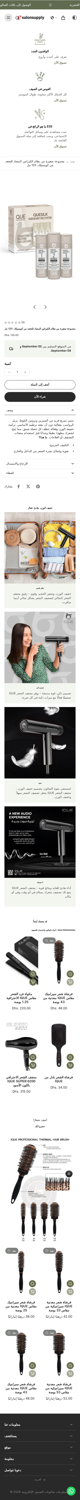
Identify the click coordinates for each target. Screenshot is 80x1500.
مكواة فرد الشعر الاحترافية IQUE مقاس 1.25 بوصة (21, 998)
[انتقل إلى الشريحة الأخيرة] (34, 307)
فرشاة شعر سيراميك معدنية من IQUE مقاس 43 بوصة (58, 998)
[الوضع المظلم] (73, 17)
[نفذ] (70, 982)
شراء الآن (40, 396)
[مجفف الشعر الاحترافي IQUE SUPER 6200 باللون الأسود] (21, 1045)
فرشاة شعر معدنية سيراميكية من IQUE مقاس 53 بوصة (58, 1388)
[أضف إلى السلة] (32, 982)
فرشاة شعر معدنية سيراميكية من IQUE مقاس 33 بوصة (58, 1306)
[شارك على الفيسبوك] (18, 486)
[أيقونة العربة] (63, 17)
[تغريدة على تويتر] (28, 486)
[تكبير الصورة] (40, 239)
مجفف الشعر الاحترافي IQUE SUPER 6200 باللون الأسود (21, 1081)
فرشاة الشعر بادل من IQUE (58, 1079)
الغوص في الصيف (40, 89)
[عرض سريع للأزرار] (32, 974)
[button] (53, 18)
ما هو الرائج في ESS (40, 126)
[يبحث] (17, 17)
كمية (7, 363)
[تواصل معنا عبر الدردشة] (71, 1491)
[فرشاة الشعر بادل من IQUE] (59, 1045)
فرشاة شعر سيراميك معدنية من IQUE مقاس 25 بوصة (21, 1306)
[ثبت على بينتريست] (38, 486)
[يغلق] (47, 1485)
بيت (72, 161)
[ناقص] (9, 372)
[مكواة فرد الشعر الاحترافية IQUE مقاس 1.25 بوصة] (21, 962)
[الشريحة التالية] (45, 307)
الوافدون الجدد (40, 51)
